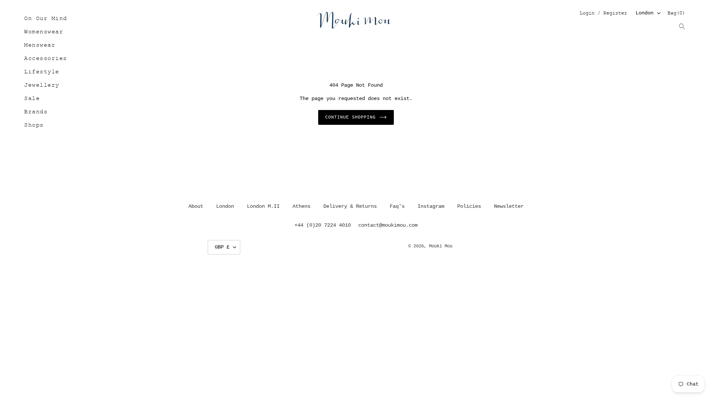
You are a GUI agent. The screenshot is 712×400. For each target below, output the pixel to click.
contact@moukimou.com (388, 225)
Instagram (431, 206)
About (195, 206)
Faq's (397, 206)
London (644, 13)
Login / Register (603, 13)
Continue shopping (350, 117)
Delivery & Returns (350, 206)
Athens (301, 206)
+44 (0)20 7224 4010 (322, 225)
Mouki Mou (440, 246)
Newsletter (509, 206)
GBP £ (222, 247)
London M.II (263, 206)
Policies (469, 206)
